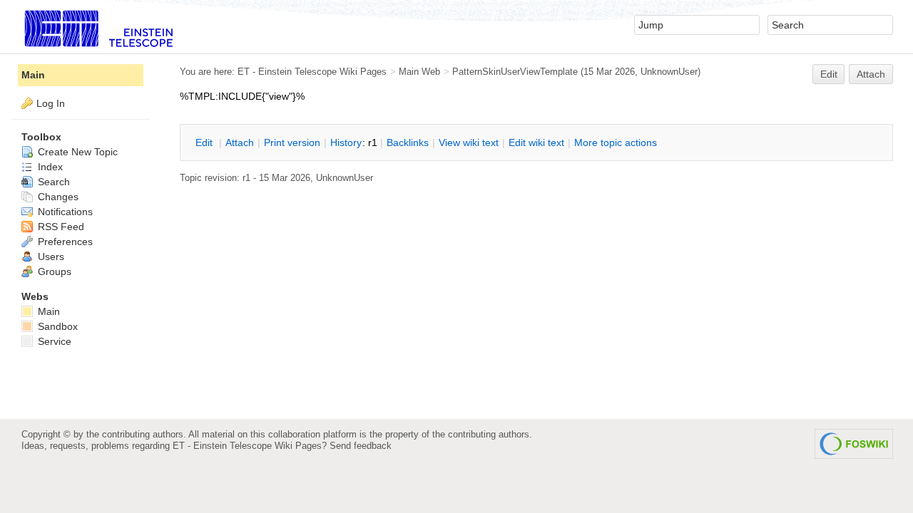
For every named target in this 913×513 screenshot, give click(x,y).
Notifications (64, 211)
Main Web (419, 71)
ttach (239, 142)
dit (205, 142)
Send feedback (361, 445)
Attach (871, 74)
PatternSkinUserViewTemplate (515, 71)
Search (52, 181)
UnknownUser (669, 71)
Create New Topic (76, 151)
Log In (50, 103)
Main (33, 75)
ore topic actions (615, 142)
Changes (56, 196)
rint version (292, 142)
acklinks (408, 142)
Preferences (64, 241)
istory (346, 142)
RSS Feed (59, 226)
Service (53, 341)
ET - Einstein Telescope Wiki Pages (312, 71)
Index (49, 166)
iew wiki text (469, 142)
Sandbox (56, 326)
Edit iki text (536, 142)
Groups (53, 271)
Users (49, 256)
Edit (828, 74)
